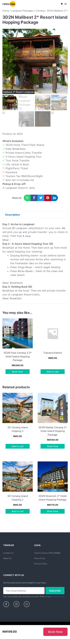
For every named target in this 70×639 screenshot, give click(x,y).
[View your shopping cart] (62, 4)
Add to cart (53, 371)
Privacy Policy (40, 563)
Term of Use (39, 558)
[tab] (35, 214)
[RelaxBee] (9, 4)
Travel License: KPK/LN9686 (47, 553)
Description (12, 214)
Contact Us (8, 553)
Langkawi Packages (22, 10)
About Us (7, 558)
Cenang (40, 10)
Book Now (17, 371)
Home (5, 10)
